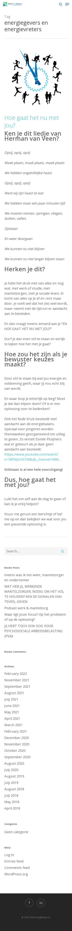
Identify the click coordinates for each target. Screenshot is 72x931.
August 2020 (14, 763)
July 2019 (11, 782)
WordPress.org (16, 874)
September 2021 (17, 686)
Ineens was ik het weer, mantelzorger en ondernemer (34, 577)
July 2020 (11, 770)
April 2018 (12, 808)
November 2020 (16, 744)
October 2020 (14, 750)
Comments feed (17, 867)
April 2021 (12, 718)
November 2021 (16, 680)
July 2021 (11, 699)
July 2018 (11, 795)
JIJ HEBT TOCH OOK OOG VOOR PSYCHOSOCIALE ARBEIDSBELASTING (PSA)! (33, 631)
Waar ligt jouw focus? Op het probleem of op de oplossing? (35, 617)
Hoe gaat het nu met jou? (31, 121)
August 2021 (14, 693)
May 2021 (11, 712)
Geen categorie (16, 832)
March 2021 (13, 725)
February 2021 (15, 731)
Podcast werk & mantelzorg (26, 608)
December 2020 (16, 737)
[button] (67, 4)
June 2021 (12, 705)
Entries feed (13, 861)
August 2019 (14, 776)
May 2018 (11, 802)
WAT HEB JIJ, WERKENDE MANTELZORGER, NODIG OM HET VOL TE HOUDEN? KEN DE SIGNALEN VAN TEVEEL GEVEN (34, 594)
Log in (9, 855)
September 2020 (17, 757)
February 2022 (15, 673)
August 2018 (14, 789)
